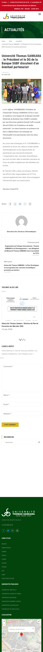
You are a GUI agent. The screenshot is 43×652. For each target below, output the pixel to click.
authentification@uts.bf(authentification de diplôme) (19, 5)
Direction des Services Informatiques (21, 232)
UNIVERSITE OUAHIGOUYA (10, 605)
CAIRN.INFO (35, 9)
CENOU (4, 555)
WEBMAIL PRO (19, 9)
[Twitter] (20, 204)
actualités (6, 74)
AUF (3, 571)
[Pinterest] (25, 204)
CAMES (4, 551)
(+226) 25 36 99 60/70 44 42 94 (19, 2)
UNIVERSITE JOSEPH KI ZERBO (11, 594)
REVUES (27, 9)
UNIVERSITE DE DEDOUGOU (10, 609)
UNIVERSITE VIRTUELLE (9, 590)
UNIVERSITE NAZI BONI (9, 597)
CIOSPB (4, 563)
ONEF (3, 574)
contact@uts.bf (36, 2)
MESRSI (4, 544)
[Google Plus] (15, 204)
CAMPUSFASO (6, 548)
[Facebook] (10, 204)
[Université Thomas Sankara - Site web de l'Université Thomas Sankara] (14, 16)
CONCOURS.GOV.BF (8, 578)
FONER (4, 559)
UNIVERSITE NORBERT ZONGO (11, 601)
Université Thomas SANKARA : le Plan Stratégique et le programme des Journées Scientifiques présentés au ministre (21, 267)
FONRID (4, 567)
